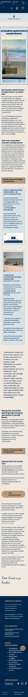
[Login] (17, 8)
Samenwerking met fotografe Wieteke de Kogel (12, 633)
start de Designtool (15, 618)
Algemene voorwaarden (19, 692)
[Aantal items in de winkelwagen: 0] (23, 8)
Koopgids (11, 614)
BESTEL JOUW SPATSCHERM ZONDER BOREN (13, 180)
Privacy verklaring (18, 694)
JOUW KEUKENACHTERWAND (12, 494)
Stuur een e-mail (9, 683)
